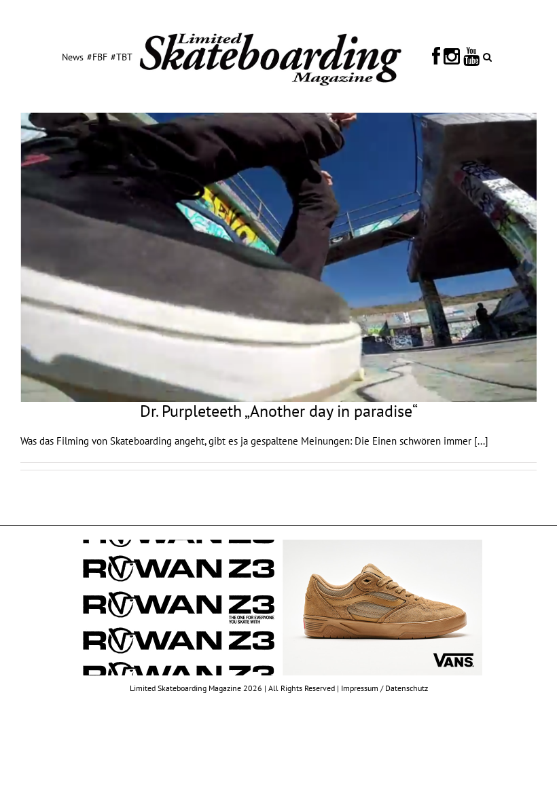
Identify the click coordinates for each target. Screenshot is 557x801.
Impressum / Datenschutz (384, 688)
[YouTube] (471, 56)
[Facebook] (436, 56)
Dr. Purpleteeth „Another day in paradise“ (279, 411)
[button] (487, 56)
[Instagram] (452, 56)
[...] (481, 440)
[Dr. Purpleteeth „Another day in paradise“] (278, 258)
